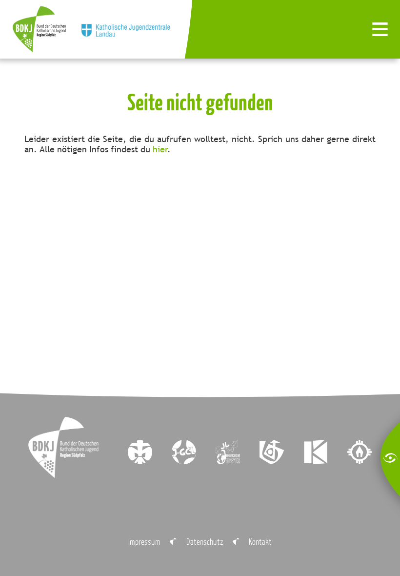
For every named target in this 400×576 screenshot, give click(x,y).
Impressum (144, 541)
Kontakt (260, 541)
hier (160, 149)
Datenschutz (204, 541)
